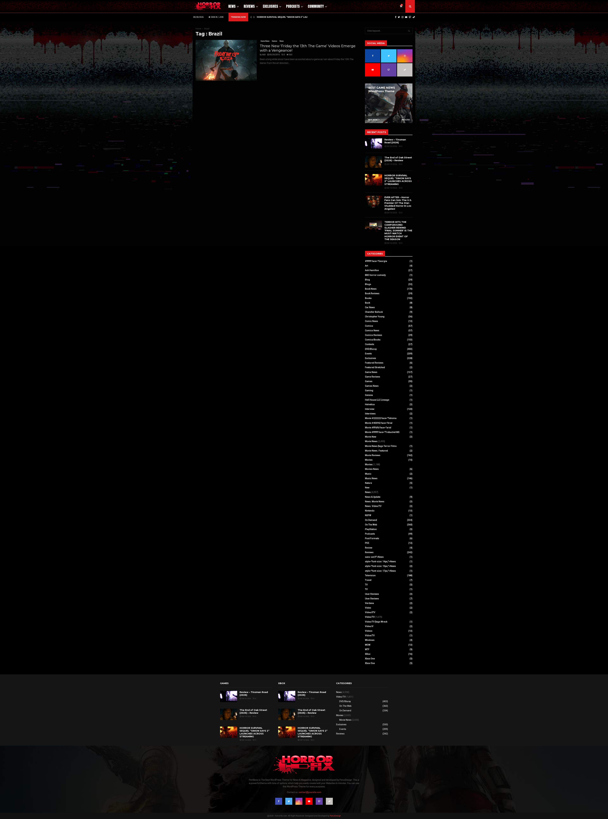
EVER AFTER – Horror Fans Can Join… (278, 17)
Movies (369, 460)
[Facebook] (395, 17)
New (367, 487)
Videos (368, 631)
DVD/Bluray (371, 349)
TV (366, 584)
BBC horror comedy (375, 275)
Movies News (372, 469)
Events (368, 353)
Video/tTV (370, 612)
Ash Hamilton (372, 270)
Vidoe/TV (370, 635)
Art (366, 265)
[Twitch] (410, 17)
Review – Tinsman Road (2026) (395, 141)
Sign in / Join (217, 17)
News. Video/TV (373, 506)
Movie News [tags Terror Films (381, 446)
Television (370, 575)
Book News (371, 289)
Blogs (368, 284)
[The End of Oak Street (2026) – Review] (373, 162)
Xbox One (370, 658)
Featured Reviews (374, 363)
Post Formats (372, 538)
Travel (368, 580)
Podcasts (293, 6)
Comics (369, 326)
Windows (369, 640)
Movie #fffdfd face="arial (378, 427)
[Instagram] (402, 17)
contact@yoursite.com (310, 792)
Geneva (369, 395)
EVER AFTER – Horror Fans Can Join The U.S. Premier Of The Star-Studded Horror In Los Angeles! (398, 203)
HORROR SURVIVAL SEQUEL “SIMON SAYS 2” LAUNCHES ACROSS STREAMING (398, 180)
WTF (367, 649)
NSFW (368, 515)
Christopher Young (374, 316)
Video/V (369, 626)
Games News (372, 386)
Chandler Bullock (374, 312)
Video (368, 607)
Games (274, 41)
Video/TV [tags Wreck (376, 621)
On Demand (371, 520)
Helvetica (370, 404)
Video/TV (370, 617)
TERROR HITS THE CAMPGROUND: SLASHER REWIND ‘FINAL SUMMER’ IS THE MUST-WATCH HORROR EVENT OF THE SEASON (398, 231)
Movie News (371, 441)
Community (316, 6)
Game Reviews (372, 376)
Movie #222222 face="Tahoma (380, 418)
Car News (370, 307)
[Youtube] (406, 17)
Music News (371, 478)
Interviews (370, 413)
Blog (367, 279)
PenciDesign (335, 816)
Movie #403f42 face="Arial (378, 423)
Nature (368, 483)
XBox (367, 654)
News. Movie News (374, 501)
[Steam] (414, 17)
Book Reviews (372, 293)
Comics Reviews (373, 335)
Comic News (371, 321)
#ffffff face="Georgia (376, 261)
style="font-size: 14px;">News (380, 561)
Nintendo (369, 510)
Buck (367, 303)
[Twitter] (399, 17)
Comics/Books (372, 339)
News (232, 6)
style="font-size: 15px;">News (380, 566)
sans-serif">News (374, 557)
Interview (369, 409)
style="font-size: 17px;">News (380, 571)
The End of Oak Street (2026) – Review (398, 159)
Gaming (369, 390)
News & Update (372, 497)
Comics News (372, 330)
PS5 (367, 543)
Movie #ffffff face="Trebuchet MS (382, 432)
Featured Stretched (375, 367)
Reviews (249, 6)
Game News (265, 41)
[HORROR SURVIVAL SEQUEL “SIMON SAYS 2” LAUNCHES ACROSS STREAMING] (373, 179)
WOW (367, 645)
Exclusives (270, 6)
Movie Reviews (372, 455)
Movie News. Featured (376, 450)
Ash (264, 55)
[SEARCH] (409, 31)
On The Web (371, 524)
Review (368, 547)
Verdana (369, 603)
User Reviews (372, 594)
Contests (369, 344)
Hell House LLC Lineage (377, 400)
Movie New (370, 436)
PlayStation (371, 529)
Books (368, 298)
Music (368, 474)
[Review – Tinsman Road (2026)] (373, 144)
